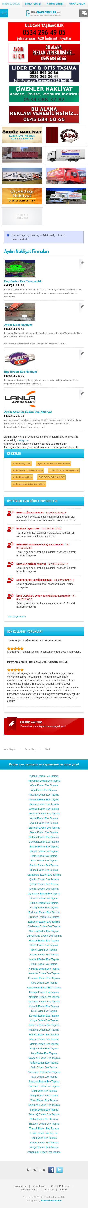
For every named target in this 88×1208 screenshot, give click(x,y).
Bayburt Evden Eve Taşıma (44, 841)
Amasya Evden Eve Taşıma (44, 799)
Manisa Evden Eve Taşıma (44, 1034)
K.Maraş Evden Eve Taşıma (44, 968)
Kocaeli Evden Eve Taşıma (44, 1015)
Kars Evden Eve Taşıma (44, 982)
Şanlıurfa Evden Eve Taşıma (44, 1105)
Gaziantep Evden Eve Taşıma (44, 926)
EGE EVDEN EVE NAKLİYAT (52, 477)
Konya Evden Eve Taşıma (44, 1020)
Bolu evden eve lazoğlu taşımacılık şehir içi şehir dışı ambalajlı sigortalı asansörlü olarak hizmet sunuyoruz (46, 516)
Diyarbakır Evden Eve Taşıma (44, 893)
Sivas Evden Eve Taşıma (44, 1100)
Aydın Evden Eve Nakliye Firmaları (54, 463)
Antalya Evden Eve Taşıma (44, 809)
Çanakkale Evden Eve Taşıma (44, 874)
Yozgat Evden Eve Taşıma (44, 1147)
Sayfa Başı (30, 749)
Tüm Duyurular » (16, 616)
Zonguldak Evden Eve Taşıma (44, 1152)
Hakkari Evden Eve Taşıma (44, 940)
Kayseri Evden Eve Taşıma (44, 992)
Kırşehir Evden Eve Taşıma (44, 1006)
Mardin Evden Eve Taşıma (44, 1039)
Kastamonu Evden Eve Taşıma (44, 987)
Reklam (49, 1189)
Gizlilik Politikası (60, 1186)
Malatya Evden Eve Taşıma (44, 1029)
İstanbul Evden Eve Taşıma (44, 959)
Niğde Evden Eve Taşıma (44, 1062)
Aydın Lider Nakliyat (18, 324)
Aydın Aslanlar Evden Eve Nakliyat (28, 411)
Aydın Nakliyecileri (22, 463)
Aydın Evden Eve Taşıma (44, 823)
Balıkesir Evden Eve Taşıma (44, 827)
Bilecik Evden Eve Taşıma (44, 846)
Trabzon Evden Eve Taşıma (44, 1123)
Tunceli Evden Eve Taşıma (44, 1128)
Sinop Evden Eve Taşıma (44, 1095)
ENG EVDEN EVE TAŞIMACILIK (64, 470)
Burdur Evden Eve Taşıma (44, 865)
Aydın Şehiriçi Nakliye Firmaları (28, 470)
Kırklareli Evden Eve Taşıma (44, 1001)
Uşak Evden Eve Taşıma (44, 1133)
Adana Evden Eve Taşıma (44, 776)
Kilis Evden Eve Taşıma (44, 1011)
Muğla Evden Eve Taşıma (44, 1048)
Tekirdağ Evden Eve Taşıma (44, 1114)
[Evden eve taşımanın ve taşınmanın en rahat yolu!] (44, 16)
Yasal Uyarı (39, 1186)
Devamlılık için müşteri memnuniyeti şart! (43, 726)
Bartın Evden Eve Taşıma (44, 832)
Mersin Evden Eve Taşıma (44, 1043)
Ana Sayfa (10, 749)
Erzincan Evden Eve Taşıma (44, 912)
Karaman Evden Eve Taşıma (44, 978)
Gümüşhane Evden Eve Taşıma (44, 935)
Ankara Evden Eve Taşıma (44, 804)
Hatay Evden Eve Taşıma (44, 945)
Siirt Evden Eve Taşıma (44, 1090)
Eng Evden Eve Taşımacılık (23, 281)
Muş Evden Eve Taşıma (44, 1053)
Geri (47, 749)
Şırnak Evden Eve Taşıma (44, 1109)
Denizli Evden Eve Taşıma (44, 888)
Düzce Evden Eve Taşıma (44, 898)
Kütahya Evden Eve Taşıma (44, 1025)
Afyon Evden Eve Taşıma (44, 785)
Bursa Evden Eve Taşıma (44, 870)
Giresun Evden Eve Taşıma (44, 931)
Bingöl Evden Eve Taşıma (44, 851)
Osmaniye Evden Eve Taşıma (44, 1072)
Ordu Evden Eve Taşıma (44, 1067)
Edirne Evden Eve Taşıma (44, 903)
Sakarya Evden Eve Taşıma (44, 1081)
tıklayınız (23, 440)
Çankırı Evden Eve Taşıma (44, 879)
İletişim (63, 1189)
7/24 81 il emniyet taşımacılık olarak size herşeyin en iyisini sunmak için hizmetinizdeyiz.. (45, 532)
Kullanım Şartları (30, 1189)
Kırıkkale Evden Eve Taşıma (44, 996)
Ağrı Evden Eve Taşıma (44, 790)
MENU (4, 13)
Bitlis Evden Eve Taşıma (44, 856)
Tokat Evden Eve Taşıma (44, 1119)
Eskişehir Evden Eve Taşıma (44, 921)
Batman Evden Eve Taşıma (44, 837)
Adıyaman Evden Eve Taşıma (44, 780)
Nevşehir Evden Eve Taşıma (44, 1058)
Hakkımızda (20, 1186)
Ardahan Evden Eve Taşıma (44, 813)
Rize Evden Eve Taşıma (44, 1076)
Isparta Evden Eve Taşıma (44, 954)
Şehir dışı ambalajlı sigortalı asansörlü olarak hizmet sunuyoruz (45, 583)
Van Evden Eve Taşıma (44, 1137)
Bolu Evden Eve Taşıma (44, 860)
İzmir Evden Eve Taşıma (44, 964)
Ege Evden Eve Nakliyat (20, 371)
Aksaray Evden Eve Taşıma (44, 794)
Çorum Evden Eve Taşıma (44, 884)
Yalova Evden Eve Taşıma (44, 1142)
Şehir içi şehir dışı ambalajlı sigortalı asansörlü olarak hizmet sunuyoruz (46, 550)
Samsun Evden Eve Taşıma (44, 1086)
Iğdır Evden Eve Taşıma (44, 950)
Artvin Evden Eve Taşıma (44, 818)
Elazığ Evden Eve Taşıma (44, 907)
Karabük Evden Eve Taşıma (44, 973)
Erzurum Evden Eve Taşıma (44, 917)
